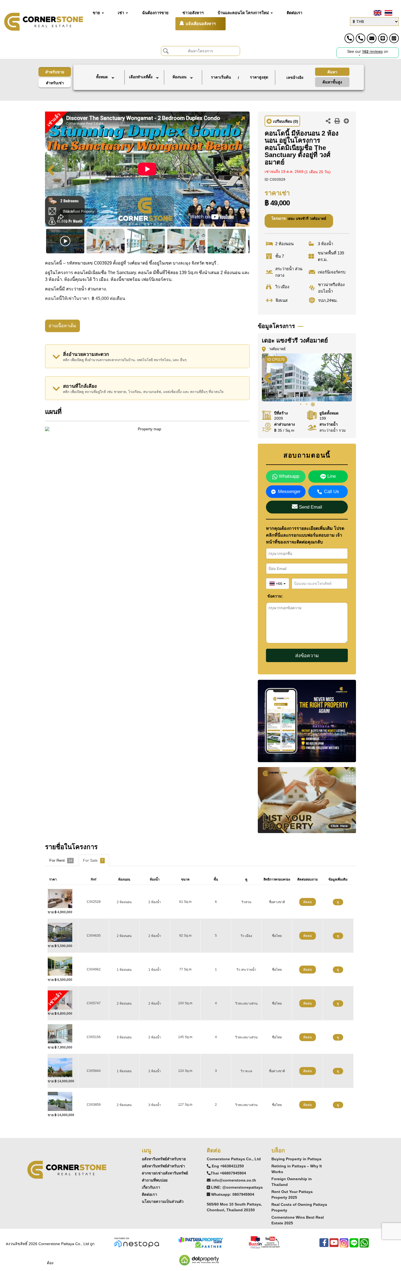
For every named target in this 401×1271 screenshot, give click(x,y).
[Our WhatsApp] (364, 1245)
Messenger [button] (289, 491)
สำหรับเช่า (55, 83)
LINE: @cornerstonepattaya (237, 1187)
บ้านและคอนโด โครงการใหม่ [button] (244, 13)
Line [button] (331, 476)
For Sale (93, 860)
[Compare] (346, 121)
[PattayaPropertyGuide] (200, 1242)
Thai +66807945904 (228, 1173)
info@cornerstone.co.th (234, 1180)
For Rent (60, 860)
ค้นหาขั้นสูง (332, 82)
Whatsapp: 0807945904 (232, 1194)
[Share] (328, 121)
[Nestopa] (136, 1242)
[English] (377, 12)
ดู (338, 902)
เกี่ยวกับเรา (151, 1187)
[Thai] (388, 12)
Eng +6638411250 (228, 1166)
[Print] (337, 121)
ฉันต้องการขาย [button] (155, 13)
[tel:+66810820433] (360, 38)
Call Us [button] (331, 491)
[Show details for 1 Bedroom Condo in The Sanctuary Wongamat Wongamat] (62, 966)
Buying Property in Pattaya (296, 1159)
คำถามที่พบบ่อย (154, 1180)
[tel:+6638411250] (349, 38)
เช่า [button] (121, 13)
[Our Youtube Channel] (334, 1245)
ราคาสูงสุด (259, 77)
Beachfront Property (78, 211)
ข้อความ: (271, 596)
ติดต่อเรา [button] (294, 13)
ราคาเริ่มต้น (221, 77)
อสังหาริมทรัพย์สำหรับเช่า (163, 1166)
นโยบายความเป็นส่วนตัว (163, 1201)
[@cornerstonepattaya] (383, 38)
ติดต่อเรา (149, 1194)
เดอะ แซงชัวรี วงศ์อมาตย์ (307, 219)
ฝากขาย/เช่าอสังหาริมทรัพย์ (165, 1173)
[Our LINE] (353, 1245)
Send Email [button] (310, 507)
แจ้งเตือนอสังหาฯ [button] (201, 24)
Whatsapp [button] (288, 476)
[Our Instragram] (344, 1245)
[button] (106, 77)
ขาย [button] (97, 13)
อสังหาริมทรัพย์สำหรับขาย (164, 1159)
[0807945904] (394, 38)
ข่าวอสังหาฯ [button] (193, 13)
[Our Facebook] (323, 1245)
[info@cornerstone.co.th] (371, 38)
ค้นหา (332, 72)
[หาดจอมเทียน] (145, 94)
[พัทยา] (145, 88)
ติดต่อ (307, 902)
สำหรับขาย (54, 72)
